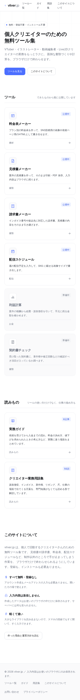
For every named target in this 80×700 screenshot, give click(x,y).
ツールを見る (15, 71)
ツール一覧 (27, 5)
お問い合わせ (11, 691)
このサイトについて (65, 5)
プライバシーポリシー (35, 691)
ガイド (39, 5)
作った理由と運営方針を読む (23, 635)
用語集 (49, 5)
